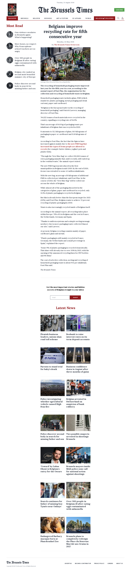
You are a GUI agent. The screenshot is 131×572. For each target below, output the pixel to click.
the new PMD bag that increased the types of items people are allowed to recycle (64, 146)
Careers (110, 563)
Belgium (36, 18)
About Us (119, 563)
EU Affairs (76, 18)
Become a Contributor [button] (83, 563)
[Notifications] (122, 18)
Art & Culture (62, 18)
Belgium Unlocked (104, 18)
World (88, 18)
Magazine (12, 18)
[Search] (118, 18)
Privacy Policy (99, 563)
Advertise (68, 563)
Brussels (24, 18)
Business (48, 18)
